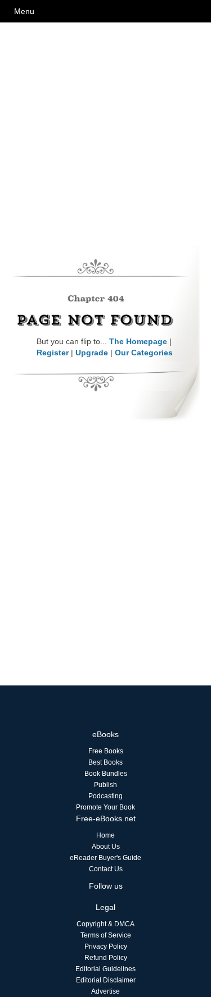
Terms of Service (105, 935)
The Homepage (138, 341)
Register (53, 352)
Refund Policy (105, 958)
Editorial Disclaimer (106, 980)
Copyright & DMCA (105, 924)
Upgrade (91, 352)
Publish (105, 785)
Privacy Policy (105, 946)
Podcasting (105, 796)
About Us (106, 846)
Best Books (105, 762)
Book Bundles (105, 774)
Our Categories (144, 352)
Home (105, 835)
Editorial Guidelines (105, 969)
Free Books (105, 751)
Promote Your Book (105, 807)
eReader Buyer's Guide (105, 858)
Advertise (105, 991)
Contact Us (106, 869)
